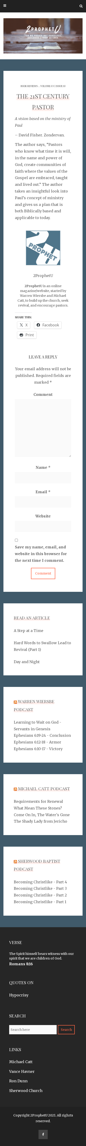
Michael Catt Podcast (44, 788)
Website (43, 516)
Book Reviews (29, 86)
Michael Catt (21, 1061)
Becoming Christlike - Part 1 (40, 901)
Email (43, 492)
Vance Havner (22, 1071)
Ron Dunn (18, 1081)
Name (43, 467)
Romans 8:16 (21, 964)
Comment (43, 394)
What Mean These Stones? (38, 808)
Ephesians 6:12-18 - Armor (37, 742)
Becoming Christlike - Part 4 (40, 882)
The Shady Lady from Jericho (40, 821)
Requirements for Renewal (38, 801)
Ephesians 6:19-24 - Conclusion (42, 735)
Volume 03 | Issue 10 (53, 86)
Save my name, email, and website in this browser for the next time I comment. (41, 554)
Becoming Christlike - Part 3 (40, 888)
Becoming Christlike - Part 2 (40, 895)
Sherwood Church (25, 1090)
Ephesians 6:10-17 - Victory (38, 748)
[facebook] (43, 1134)
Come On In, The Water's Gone (42, 814)
